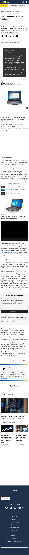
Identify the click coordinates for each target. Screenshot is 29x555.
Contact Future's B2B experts (14, 541)
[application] (14, 230)
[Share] (2, 35)
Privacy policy (14, 525)
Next (24, 360)
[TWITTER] (4, 369)
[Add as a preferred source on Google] (5, 498)
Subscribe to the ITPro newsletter (17, 5)
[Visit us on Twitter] (11, 508)
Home (2, 11)
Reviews (19, 84)
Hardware (9, 11)
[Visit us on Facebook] (6, 508)
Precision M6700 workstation (9, 252)
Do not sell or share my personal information (14, 544)
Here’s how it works (14, 42)
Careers (14, 538)
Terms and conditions (14, 522)
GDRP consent (14, 536)
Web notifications (14, 527)
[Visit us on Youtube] (15, 508)
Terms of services (18, 316)
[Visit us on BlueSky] (19, 508)
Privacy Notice (20, 317)
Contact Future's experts (14, 514)
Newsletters (14, 533)
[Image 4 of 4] (25, 97)
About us (14, 516)
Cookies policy (14, 530)
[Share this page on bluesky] (13, 35)
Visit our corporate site (19, 494)
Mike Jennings (9, 83)
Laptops (17, 11)
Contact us (14, 519)
